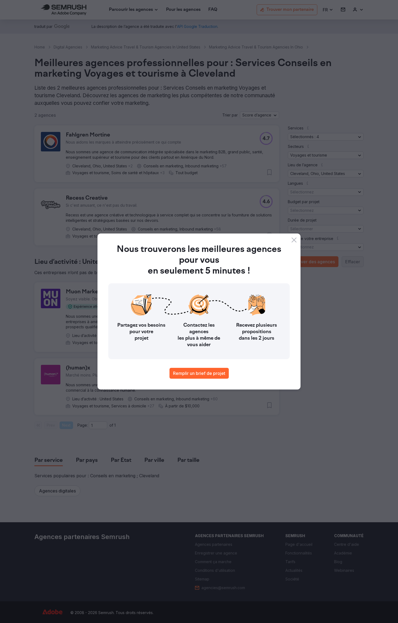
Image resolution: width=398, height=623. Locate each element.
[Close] (294, 239)
